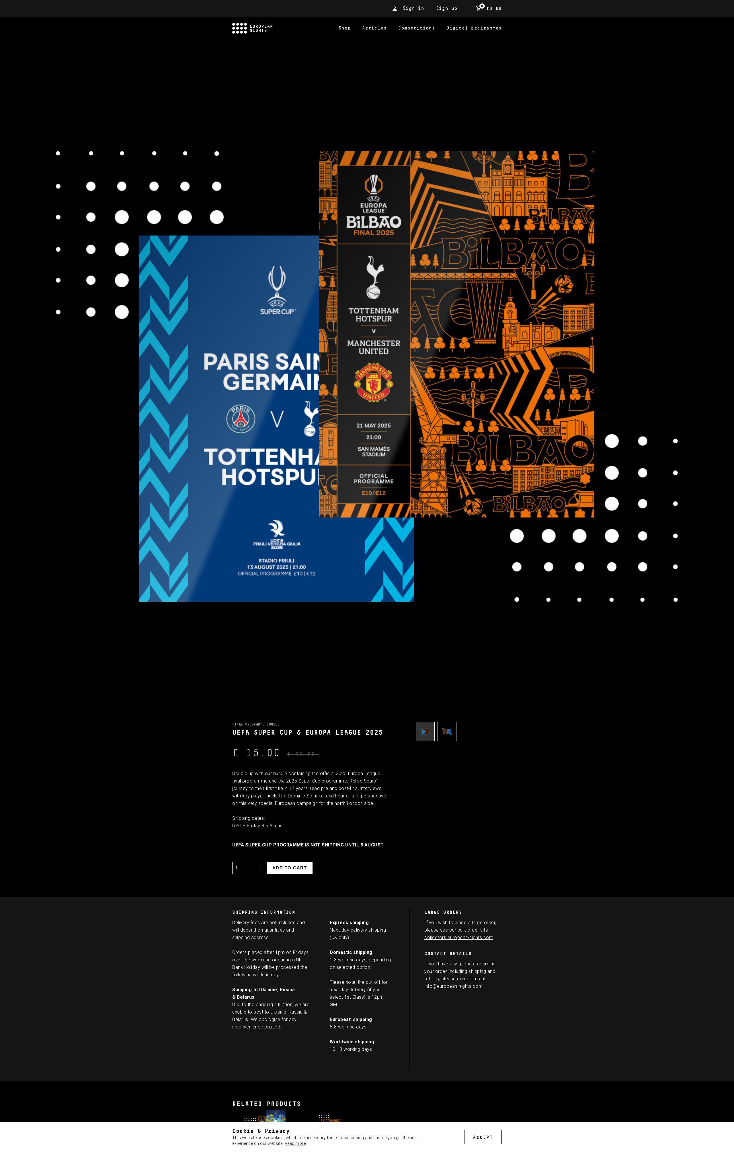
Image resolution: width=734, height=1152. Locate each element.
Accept (483, 1137)
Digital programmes (474, 28)
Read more (295, 1143)
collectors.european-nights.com (458, 937)
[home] (282, 28)
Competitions (416, 28)
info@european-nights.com (453, 986)
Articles (374, 28)
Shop (345, 28)
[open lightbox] (425, 731)
